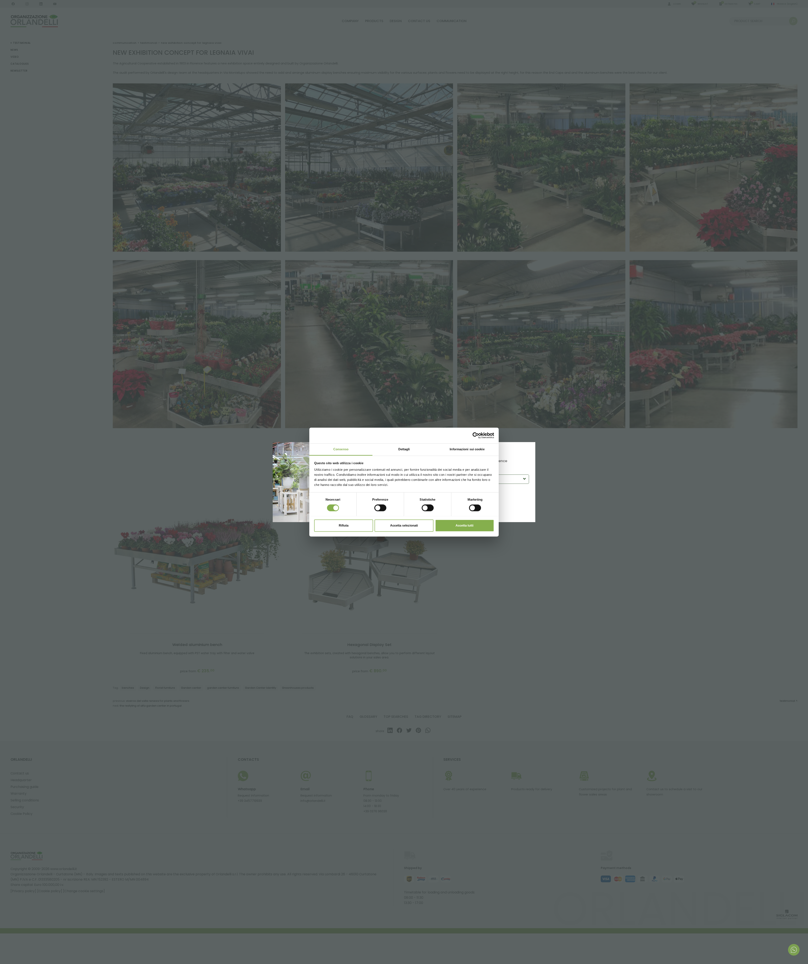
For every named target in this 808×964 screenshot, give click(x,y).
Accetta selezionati (404, 525)
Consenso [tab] (340, 449)
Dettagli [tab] (404, 449)
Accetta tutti (464, 525)
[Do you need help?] (794, 950)
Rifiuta (343, 525)
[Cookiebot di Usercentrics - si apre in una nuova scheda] (475, 435)
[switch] (380, 507)
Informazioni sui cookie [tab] (467, 449)
